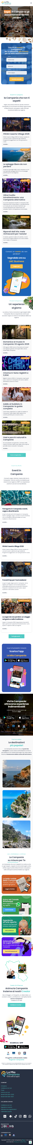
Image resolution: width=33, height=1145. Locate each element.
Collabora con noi (6, 1088)
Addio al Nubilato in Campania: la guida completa (12, 406)
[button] (2, 22)
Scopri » (5, 144)
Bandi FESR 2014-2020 (7, 1094)
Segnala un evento (6, 1107)
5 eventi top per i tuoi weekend (14, 580)
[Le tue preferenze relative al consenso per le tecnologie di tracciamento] (30, 1142)
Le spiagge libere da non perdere (15, 165)
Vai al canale (9, 910)
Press (2, 1090)
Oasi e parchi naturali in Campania (14, 438)
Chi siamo (4, 1086)
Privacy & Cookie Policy (20, 1142)
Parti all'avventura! (11, 951)
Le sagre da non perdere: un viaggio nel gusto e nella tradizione (16, 618)
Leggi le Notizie (10, 889)
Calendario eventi (6, 1111)
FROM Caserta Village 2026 (16, 134)
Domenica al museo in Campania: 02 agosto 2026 (16, 342)
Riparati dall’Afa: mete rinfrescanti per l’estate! (15, 232)
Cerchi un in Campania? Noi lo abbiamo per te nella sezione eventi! (16, 50)
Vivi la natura (9, 930)
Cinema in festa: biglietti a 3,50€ (15, 374)
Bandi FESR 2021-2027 (7, 1097)
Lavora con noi (5, 1092)
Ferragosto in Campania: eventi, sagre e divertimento (15, 510)
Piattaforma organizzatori (8, 1109)
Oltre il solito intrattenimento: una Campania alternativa (14, 197)
